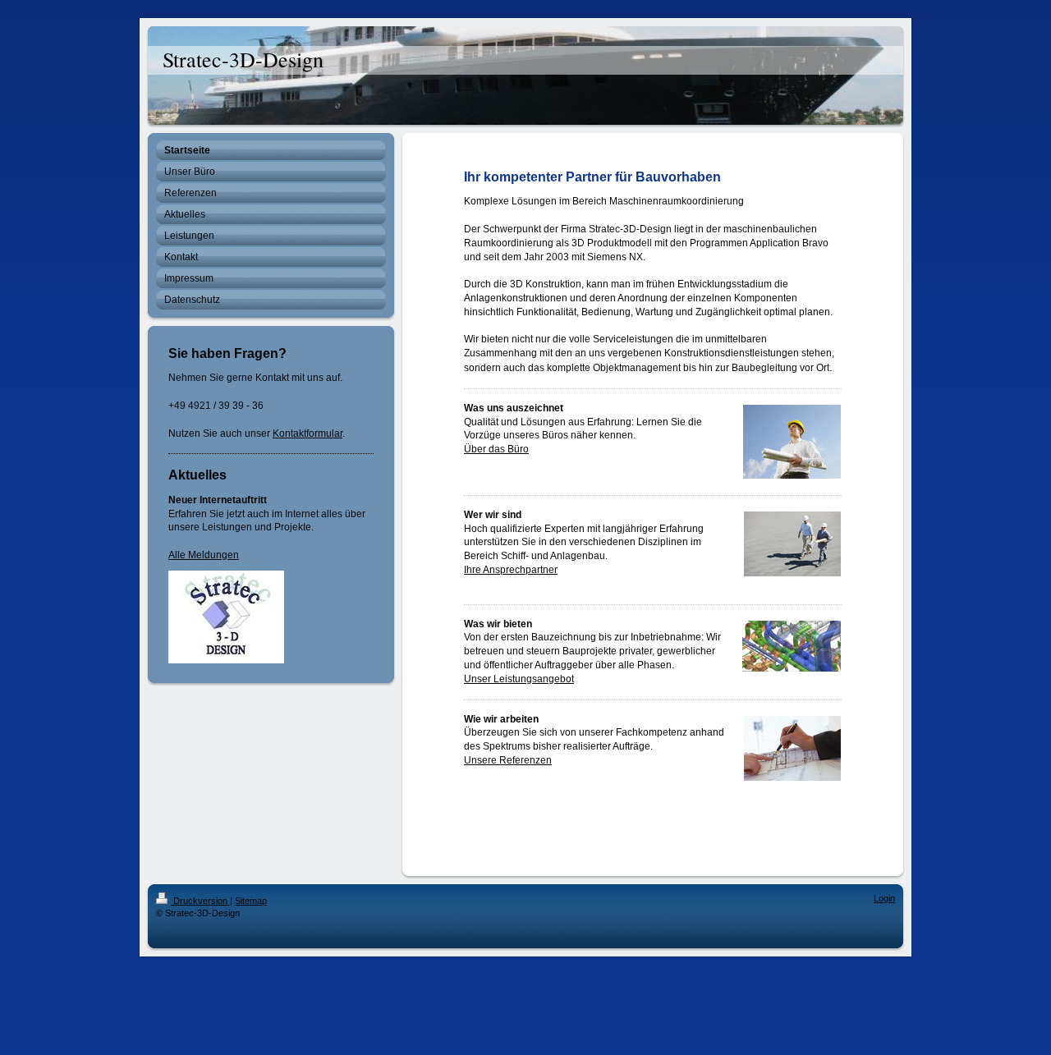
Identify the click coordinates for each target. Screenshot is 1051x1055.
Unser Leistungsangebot (519, 679)
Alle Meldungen (203, 555)
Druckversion (200, 901)
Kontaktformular (307, 433)
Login (884, 898)
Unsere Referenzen (508, 760)
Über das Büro (496, 449)
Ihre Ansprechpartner (511, 570)
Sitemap (251, 901)
